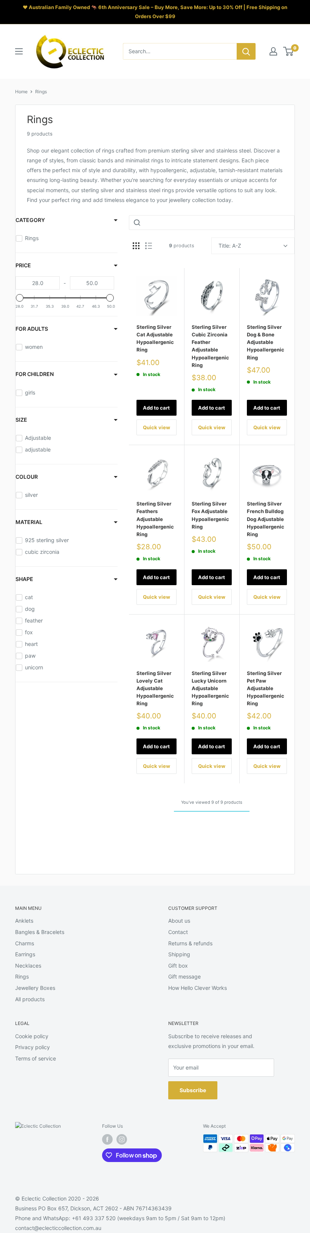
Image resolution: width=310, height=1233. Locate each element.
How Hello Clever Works (197, 988)
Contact (178, 932)
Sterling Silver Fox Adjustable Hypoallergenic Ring (210, 515)
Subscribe (193, 1090)
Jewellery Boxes (35, 988)
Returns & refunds (190, 943)
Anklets (24, 920)
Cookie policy (31, 1036)
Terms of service (35, 1058)
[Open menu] (19, 51)
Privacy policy (32, 1047)
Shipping (179, 954)
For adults (32, 328)
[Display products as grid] (136, 245)
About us (179, 920)
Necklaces (28, 965)
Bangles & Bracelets (39, 932)
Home (21, 91)
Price (23, 265)
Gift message (184, 976)
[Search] (246, 51)
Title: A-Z (230, 245)
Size (21, 419)
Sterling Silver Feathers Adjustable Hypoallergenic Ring (155, 519)
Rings (41, 91)
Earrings (25, 954)
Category (30, 220)
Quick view (156, 427)
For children (35, 374)
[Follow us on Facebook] (107, 1139)
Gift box (178, 965)
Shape (24, 579)
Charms (24, 943)
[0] (288, 51)
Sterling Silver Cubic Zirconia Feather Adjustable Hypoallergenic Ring (210, 346)
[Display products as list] (148, 245)
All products (30, 999)
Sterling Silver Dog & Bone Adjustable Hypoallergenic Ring (265, 342)
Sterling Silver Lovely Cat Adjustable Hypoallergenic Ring (155, 688)
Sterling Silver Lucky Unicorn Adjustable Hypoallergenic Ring (210, 688)
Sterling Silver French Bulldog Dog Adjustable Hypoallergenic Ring (265, 519)
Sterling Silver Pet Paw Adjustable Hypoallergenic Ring (265, 688)
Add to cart (156, 408)
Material (29, 522)
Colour (27, 476)
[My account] (273, 51)
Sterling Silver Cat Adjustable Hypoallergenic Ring (155, 338)
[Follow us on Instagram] (121, 1139)
